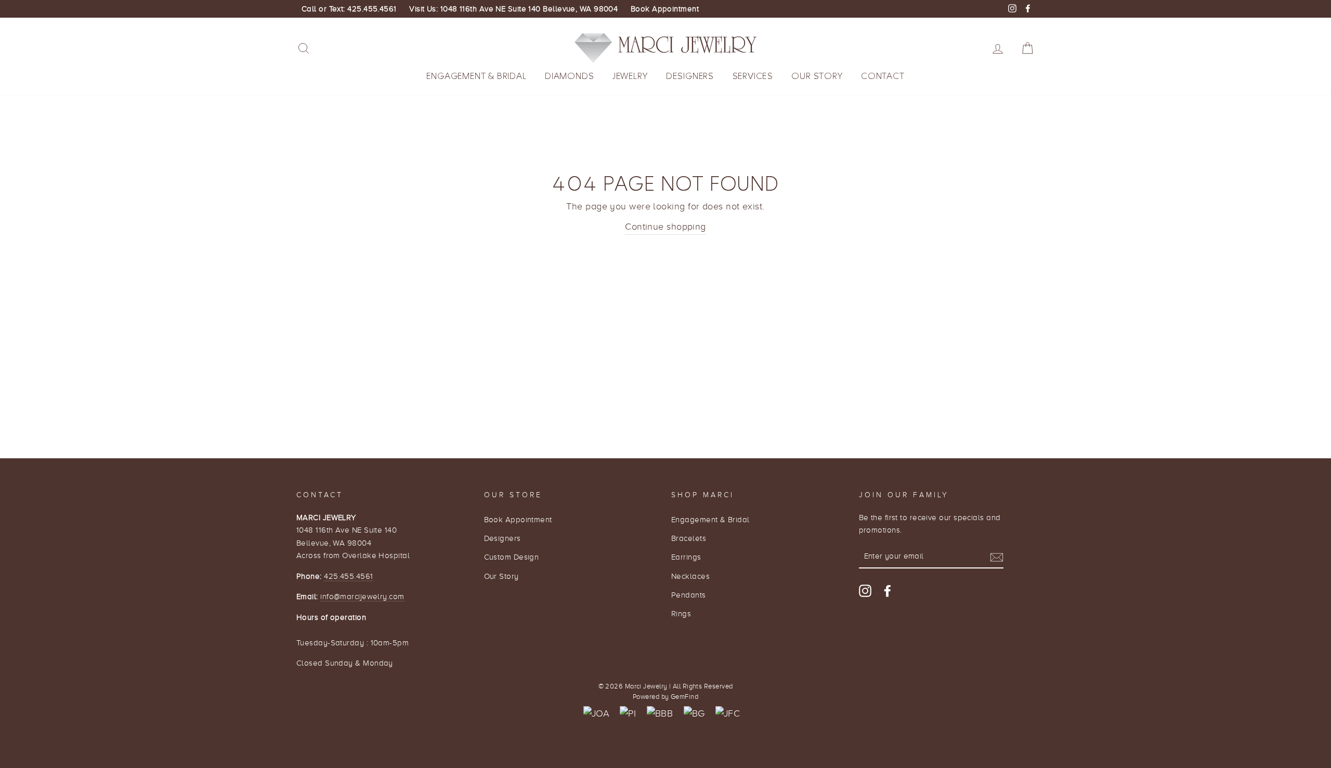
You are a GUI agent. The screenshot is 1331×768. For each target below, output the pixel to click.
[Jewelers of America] (596, 713)
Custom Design (511, 556)
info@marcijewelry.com (362, 596)
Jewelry (630, 76)
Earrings (686, 556)
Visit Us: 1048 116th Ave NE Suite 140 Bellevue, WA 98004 (513, 9)
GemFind (684, 696)
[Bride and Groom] (694, 713)
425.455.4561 (348, 576)
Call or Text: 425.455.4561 (349, 9)
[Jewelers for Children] (727, 713)
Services (753, 76)
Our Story (816, 76)
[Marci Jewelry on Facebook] (887, 590)
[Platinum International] (628, 713)
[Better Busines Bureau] (660, 713)
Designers (690, 76)
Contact (883, 76)
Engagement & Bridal (476, 76)
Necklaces (690, 576)
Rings (681, 613)
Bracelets (688, 538)
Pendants (688, 594)
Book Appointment (665, 9)
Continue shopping (665, 226)
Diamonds (569, 76)
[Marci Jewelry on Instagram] (865, 590)
